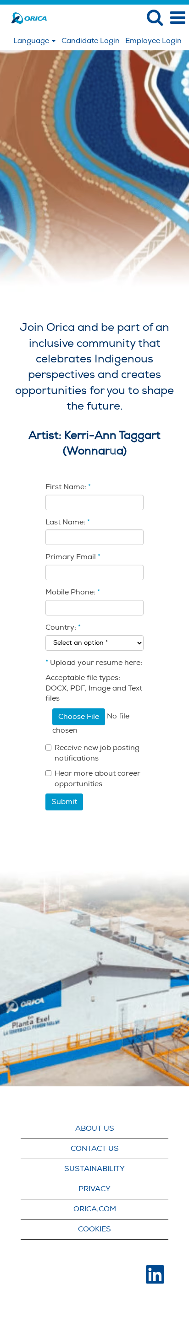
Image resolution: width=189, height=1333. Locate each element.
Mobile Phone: (72, 592)
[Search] (154, 17)
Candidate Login (90, 41)
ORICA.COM (94, 1209)
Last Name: (67, 522)
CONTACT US (95, 1148)
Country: (60, 627)
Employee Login (153, 41)
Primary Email (72, 556)
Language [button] (32, 41)
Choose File (78, 716)
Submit (64, 801)
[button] (177, 18)
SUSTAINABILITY (94, 1168)
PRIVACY (94, 1188)
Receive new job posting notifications (97, 753)
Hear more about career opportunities (97, 778)
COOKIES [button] (94, 1229)
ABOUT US (94, 1128)
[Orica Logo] (25, 17)
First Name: (68, 486)
